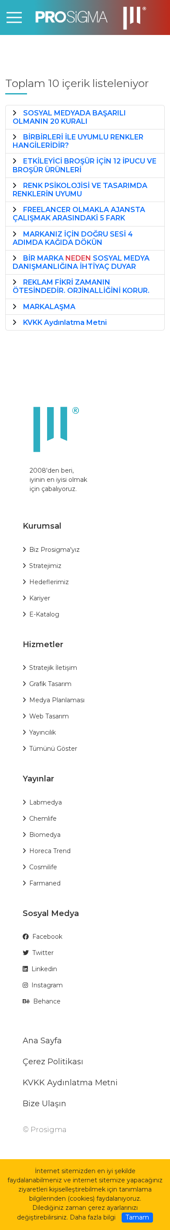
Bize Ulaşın (44, 1103)
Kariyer (39, 598)
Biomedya (45, 835)
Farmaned (45, 883)
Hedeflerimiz (49, 582)
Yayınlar (38, 779)
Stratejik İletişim (53, 668)
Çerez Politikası (53, 1061)
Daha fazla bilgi (93, 1217)
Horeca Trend (50, 851)
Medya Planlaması (57, 700)
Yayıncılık (42, 732)
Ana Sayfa (42, 1040)
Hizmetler (43, 644)
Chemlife (43, 818)
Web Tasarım (49, 716)
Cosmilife (43, 867)
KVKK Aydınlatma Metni (70, 1082)
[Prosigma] (85, 17)
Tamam (137, 1217)
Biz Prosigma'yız (54, 550)
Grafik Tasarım (50, 684)
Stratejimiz (45, 566)
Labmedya (45, 802)
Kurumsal (42, 526)
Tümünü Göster (53, 749)
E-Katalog (44, 614)
